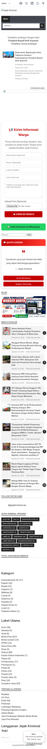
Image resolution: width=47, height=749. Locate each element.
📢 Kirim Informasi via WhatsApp (23, 227)
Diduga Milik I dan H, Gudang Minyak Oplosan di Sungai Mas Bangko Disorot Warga (25, 483)
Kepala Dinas (9, 605)
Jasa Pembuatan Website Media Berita (19, 716)
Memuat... (5, 737)
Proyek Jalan (8, 677)
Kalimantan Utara (11, 545)
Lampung (28, 545)
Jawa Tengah (35, 536)
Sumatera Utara (10, 683)
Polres (6, 671)
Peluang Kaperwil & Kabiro (14, 710)
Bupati (6, 586)
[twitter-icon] (26, 3)
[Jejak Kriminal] (9, 11)
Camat (5, 595)
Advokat (6, 630)
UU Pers (5, 697)
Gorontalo (9, 528)
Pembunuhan (9, 662)
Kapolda (6, 602)
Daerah (31, 71)
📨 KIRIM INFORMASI (23, 214)
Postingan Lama (37, 88)
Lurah (5, 608)
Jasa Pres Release (10, 719)
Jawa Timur (9, 541)
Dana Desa (8, 646)
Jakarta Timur (26, 532)
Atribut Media (7, 713)
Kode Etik (5, 700)
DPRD (6, 643)
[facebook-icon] (21, 3)
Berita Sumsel (10, 640)
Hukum (6, 652)
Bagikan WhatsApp (23, 284)
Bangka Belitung (30, 519)
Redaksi (5, 694)
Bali (16, 519)
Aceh (6, 519)
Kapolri (6, 583)
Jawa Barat (19, 536)
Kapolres (7, 589)
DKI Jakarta (25, 523)
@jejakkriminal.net (17, 505)
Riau (5, 680)
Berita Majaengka (21, 71)
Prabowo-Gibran (10, 611)
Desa (5, 649)
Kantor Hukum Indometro (14, 655)
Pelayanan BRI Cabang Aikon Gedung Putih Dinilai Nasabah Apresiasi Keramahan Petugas (24, 376)
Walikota (6, 592)
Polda (5, 668)
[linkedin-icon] (32, 3)
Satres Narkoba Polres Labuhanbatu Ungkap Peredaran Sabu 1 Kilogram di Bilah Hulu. (25, 331)
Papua (5, 658)
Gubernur (7, 599)
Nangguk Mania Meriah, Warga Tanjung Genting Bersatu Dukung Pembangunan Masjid (26, 345)
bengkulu (8, 549)
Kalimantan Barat (26, 541)
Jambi (6, 536)
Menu (5, 19)
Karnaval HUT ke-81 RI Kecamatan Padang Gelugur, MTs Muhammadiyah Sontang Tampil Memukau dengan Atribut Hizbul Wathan (26, 410)
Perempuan (8, 665)
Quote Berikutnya (23, 278)
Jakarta (24, 528)
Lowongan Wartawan (11, 707)
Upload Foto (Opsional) (15, 201)
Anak (5, 633)
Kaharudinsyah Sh (12, 580)
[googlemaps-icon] (43, 3)
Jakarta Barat (9, 532)
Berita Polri (9, 637)
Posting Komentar (21, 79)
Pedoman (5, 704)
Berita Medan (9, 523)
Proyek (6, 674)
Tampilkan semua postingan (24, 44)
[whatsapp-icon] (38, 3)
